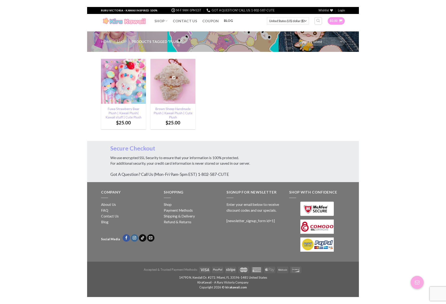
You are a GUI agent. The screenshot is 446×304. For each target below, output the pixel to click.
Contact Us (185, 21)
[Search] (318, 20)
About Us (108, 204)
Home (106, 42)
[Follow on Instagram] (134, 238)
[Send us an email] (150, 238)
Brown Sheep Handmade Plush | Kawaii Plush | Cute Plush (173, 113)
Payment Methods (178, 210)
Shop (159, 21)
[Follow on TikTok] (142, 238)
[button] (417, 282)
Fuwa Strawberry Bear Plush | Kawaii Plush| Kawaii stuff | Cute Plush (123, 113)
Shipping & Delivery (179, 216)
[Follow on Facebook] (126, 238)
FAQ (104, 210)
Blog (104, 222)
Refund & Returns (177, 222)
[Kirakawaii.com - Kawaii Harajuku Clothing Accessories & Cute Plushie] (124, 21)
